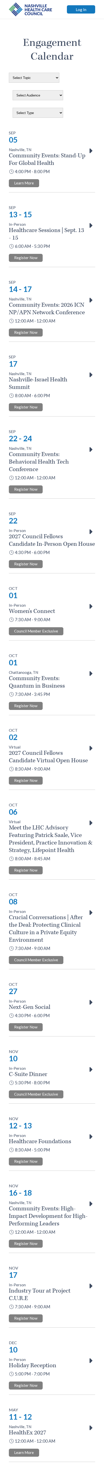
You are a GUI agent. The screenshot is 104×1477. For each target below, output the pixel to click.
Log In (81, 9)
